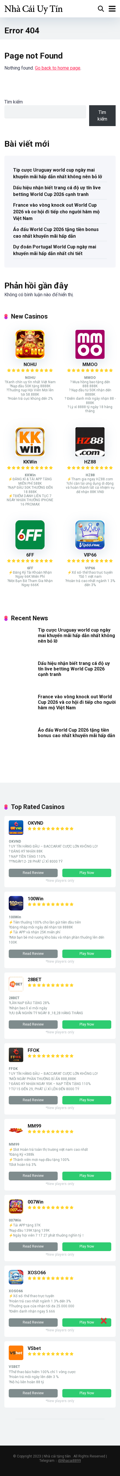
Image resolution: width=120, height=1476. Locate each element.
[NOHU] (30, 357)
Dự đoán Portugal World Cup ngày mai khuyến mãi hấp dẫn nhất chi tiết (54, 250)
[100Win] (16, 909)
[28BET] (16, 990)
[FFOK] (16, 1060)
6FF (30, 555)
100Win (35, 898)
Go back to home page (57, 68)
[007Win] (16, 1212)
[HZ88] (90, 454)
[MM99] (16, 1136)
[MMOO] (90, 357)
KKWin (30, 462)
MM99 (34, 1126)
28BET (35, 979)
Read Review (33, 873)
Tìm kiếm (13, 102)
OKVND (35, 823)
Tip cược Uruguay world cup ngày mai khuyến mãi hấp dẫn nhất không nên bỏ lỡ (57, 173)
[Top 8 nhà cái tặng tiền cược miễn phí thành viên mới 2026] (33, 7)
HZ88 (90, 462)
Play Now (87, 873)
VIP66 (90, 555)
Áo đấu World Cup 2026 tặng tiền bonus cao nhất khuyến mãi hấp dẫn (56, 233)
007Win (35, 1202)
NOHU (30, 364)
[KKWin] (30, 454)
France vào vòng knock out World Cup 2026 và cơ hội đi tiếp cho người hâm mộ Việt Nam (56, 211)
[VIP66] (90, 547)
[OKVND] (16, 833)
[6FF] (30, 547)
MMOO (90, 364)
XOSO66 (37, 1272)
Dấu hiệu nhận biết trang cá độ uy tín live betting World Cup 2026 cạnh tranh (57, 191)
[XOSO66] (16, 1283)
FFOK (33, 1050)
